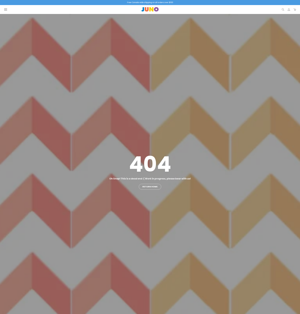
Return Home (150, 186)
